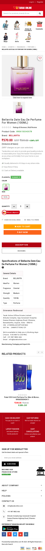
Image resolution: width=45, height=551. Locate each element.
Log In (31, 2)
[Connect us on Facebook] (4, 534)
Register (40, 2)
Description (21, 245)
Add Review (32, 127)
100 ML (5, 197)
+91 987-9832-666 (14, 511)
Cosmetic (11, 47)
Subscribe (11, 464)
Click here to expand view (22, 98)
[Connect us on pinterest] (9, 534)
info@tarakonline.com (15, 506)
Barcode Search (7, 544)
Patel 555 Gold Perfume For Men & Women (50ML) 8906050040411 (23, 398)
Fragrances (21, 47)
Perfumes (30, 47)
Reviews (22, 251)
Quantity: (6, 206)
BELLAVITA (14, 135)
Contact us (8, 501)
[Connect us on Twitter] (15, 534)
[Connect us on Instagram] (26, 534)
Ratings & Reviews (20, 127)
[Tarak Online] (22, 7)
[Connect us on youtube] (20, 534)
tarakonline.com (16, 542)
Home (4, 47)
